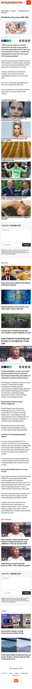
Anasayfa (6, 11)
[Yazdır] (20, 41)
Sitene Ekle (16, 675)
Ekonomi (13, 11)
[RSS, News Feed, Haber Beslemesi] (16, 680)
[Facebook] (2, 41)
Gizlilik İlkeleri (24, 673)
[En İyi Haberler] (12, 2)
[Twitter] (5, 41)
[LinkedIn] (8, 41)
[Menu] (28, 2)
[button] (23, 41)
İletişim (17, 673)
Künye (11, 673)
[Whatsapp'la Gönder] (10, 41)
